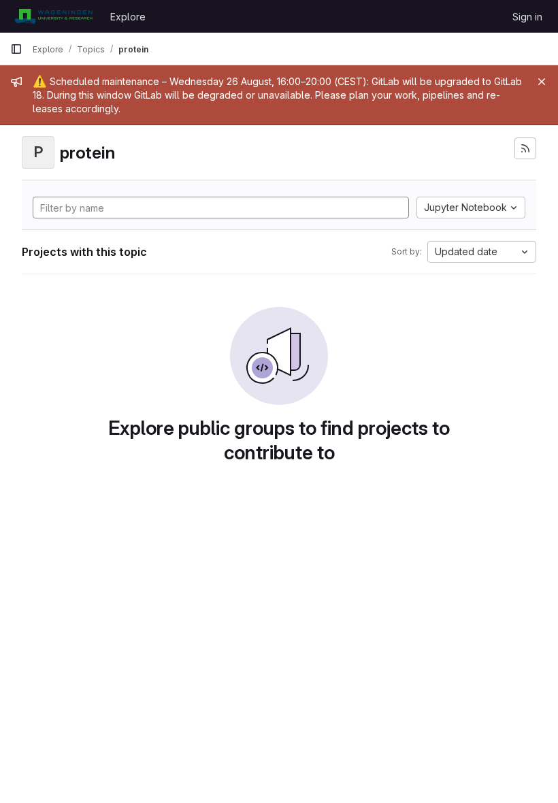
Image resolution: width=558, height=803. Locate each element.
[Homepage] (53, 16)
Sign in (527, 16)
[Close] (542, 81)
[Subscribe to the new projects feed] (525, 148)
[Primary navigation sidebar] (16, 49)
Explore (128, 16)
